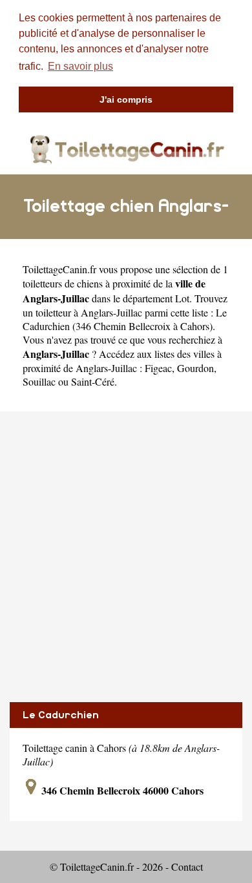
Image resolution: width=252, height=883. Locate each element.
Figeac (158, 368)
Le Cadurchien (61, 715)
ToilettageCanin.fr (59, 269)
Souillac (39, 381)
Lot (182, 298)
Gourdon (195, 368)
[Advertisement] (126, 557)
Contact (187, 866)
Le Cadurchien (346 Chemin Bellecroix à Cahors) (125, 319)
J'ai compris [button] (126, 99)
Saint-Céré (92, 381)
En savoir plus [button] (80, 66)
